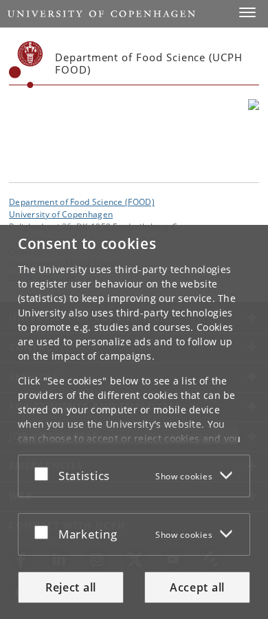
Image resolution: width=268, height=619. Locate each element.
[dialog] (134, 422)
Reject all (70, 587)
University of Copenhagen (61, 213)
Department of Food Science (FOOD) (82, 201)
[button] (247, 12)
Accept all (197, 587)
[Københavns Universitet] (26, 64)
